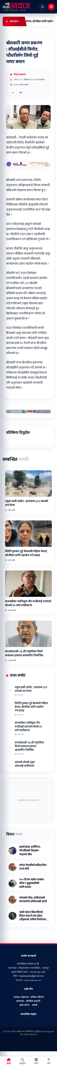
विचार (14, 834)
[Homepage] (16, 6)
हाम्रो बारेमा (24, 1005)
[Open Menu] (51, 6)
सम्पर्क (35, 1005)
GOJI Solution (30, 1034)
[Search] (42, 6)
